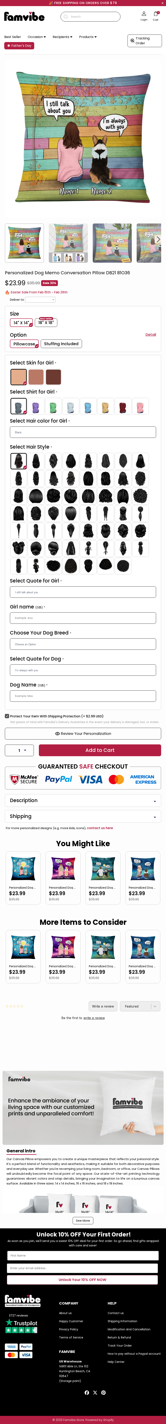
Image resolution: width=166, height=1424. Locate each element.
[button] (37, 37)
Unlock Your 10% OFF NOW (82, 1279)
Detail (151, 334)
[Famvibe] (24, 17)
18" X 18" (46, 322)
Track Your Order (120, 1346)
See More (83, 1220)
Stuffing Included (61, 344)
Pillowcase (24, 344)
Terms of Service (71, 1337)
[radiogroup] (83, 377)
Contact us (116, 1313)
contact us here (99, 828)
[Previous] (7, 239)
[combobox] (90, 17)
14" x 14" (21, 323)
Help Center (116, 1362)
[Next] (159, 239)
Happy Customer (71, 1321)
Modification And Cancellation (129, 1329)
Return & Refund (119, 1337)
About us (65, 1313)
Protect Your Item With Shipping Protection (57, 716)
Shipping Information (122, 1321)
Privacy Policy (68, 1329)
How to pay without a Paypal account (134, 1354)
